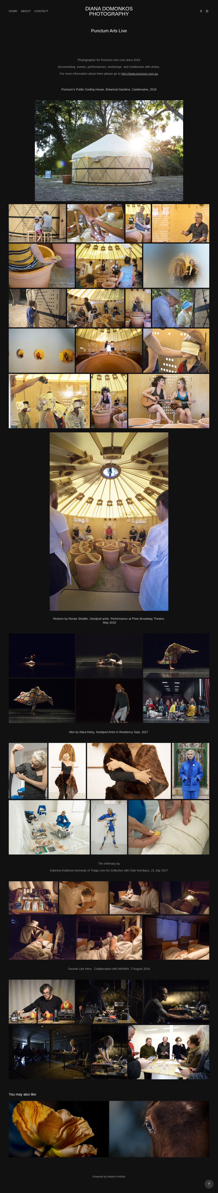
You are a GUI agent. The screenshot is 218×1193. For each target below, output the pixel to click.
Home (13, 11)
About (26, 11)
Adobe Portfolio (116, 1176)
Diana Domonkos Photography (109, 11)
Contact (41, 11)
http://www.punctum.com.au (139, 73)
